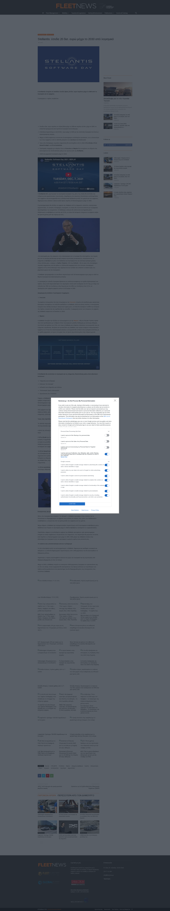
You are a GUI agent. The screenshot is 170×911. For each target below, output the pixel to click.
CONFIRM (72, 503)
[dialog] (85, 455)
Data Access (85, 510)
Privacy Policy (95, 510)
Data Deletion (75, 510)
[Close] (115, 401)
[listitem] (85, 431)
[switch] (107, 435)
